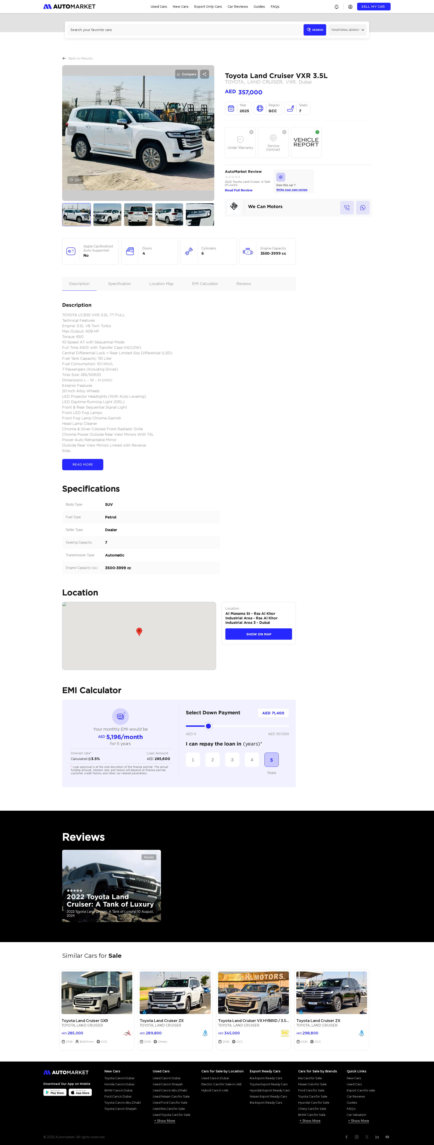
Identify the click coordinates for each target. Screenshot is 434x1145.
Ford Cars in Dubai (117, 1096)
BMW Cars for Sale (312, 1114)
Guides (352, 1102)
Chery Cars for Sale (312, 1108)
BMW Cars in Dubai (118, 1090)
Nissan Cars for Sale (312, 1084)
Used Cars (354, 1084)
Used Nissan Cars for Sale (171, 1096)
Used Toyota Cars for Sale (171, 1114)
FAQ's (351, 1108)
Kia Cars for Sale (310, 1078)
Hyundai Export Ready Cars (270, 1090)
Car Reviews (356, 1096)
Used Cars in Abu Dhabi (170, 1090)
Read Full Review (238, 190)
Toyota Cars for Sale (312, 1096)
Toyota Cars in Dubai (119, 1078)
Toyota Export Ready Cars (269, 1084)
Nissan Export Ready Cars (268, 1096)
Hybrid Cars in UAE (214, 1090)
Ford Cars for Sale (311, 1090)
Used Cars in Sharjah (168, 1084)
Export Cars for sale (361, 1090)
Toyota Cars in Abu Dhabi (122, 1102)
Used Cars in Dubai (166, 1078)
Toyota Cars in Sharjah (120, 1108)
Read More (83, 464)
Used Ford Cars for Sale (170, 1102)
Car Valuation (356, 1114)
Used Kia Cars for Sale (169, 1108)
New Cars (354, 1078)
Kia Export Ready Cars (266, 1078)
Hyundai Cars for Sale (313, 1102)
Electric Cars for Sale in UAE (221, 1084)
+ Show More (164, 1121)
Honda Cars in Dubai (119, 1084)
